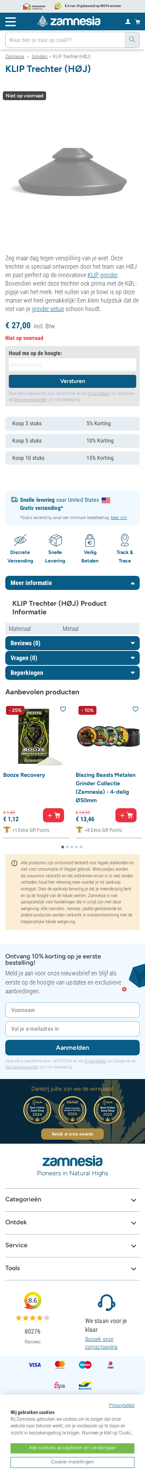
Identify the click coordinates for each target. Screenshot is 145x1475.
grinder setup (48, 308)
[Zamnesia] (69, 21)
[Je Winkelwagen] (137, 21)
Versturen (72, 381)
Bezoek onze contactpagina (101, 1343)
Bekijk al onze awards (72, 1134)
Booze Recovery (24, 775)
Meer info (119, 517)
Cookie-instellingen (72, 1462)
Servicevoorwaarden (30, 399)
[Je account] (128, 21)
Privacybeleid (98, 393)
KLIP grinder (102, 275)
